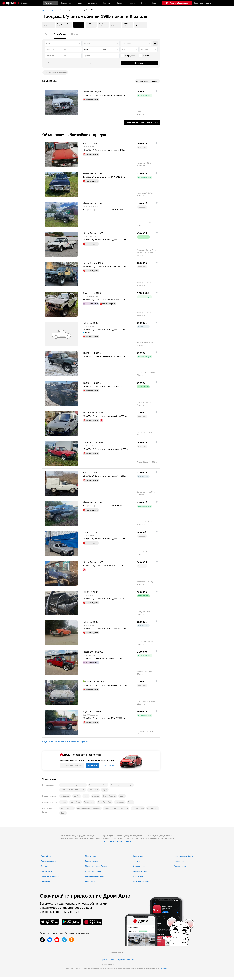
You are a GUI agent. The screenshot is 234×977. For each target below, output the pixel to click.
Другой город (141, 25)
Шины (143, 3)
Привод (87, 56)
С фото (146, 56)
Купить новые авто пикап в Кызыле (117, 841)
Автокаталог (90, 881)
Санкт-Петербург (104, 802)
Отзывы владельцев (93, 871)
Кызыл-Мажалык (109, 796)
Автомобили (50, 3)
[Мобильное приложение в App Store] (49, 922)
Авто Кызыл (164, 968)
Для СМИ (130, 960)
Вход (202, 3)
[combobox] (63, 43)
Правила (121, 960)
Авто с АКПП (93, 790)
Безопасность (179, 861)
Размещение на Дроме (183, 856)
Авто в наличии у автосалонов (116, 808)
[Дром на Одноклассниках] (71, 939)
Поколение (126, 43)
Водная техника (91, 861)
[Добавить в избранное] (157, 91)
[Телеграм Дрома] (64, 939)
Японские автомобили (98, 785)
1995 (86, 50)
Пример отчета (108, 765)
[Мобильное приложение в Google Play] (71, 922)
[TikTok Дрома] (42, 939)
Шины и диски (46, 871)
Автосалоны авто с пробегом (88, 808)
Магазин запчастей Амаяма (96, 866)
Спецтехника (46, 881)
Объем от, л (50, 56)
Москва (25, 3)
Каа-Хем (76, 796)
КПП (123, 50)
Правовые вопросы (141, 881)
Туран (86, 796)
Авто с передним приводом (122, 785)
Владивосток (89, 802)
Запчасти (107, 3)
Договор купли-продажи (94, 876)
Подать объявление (49, 861)
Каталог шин (138, 856)
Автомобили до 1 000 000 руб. (73, 790)
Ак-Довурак (65, 796)
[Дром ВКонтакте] (49, 939)
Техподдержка (180, 866)
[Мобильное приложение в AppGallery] (92, 922)
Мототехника (90, 856)
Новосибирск (75, 802)
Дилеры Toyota (138, 808)
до (65, 56)
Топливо (144, 50)
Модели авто (116, 952)
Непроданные (130, 56)
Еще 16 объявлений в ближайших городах (65, 741)
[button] (105, 790)
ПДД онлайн (138, 876)
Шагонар (95, 796)
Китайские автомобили (50, 876)
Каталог (132, 3)
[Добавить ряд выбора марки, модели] (155, 43)
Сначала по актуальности (146, 81)
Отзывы (120, 3)
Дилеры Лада (152, 808)
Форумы (136, 861)
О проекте (103, 960)
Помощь (113, 960)
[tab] (47, 35)
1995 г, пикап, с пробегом (56, 72)
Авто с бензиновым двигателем (73, 785)
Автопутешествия (140, 871)
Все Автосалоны (67, 808)
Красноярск (119, 802)
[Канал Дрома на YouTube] (56, 939)
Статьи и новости (140, 866)
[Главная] (10, 3)
